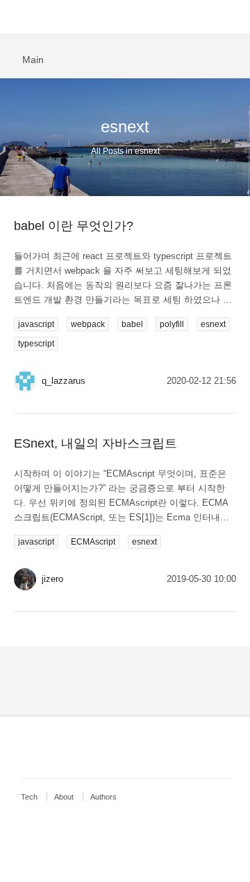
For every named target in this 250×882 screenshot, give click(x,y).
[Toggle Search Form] (232, 17)
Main (33, 59)
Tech (29, 797)
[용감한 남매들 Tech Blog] (125, 17)
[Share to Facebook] (210, 58)
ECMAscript (93, 542)
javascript (36, 324)
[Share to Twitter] (232, 58)
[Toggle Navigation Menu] (17, 17)
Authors (103, 797)
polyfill (172, 324)
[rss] (128, 746)
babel (132, 324)
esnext (213, 324)
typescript (36, 344)
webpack (88, 324)
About (64, 797)
